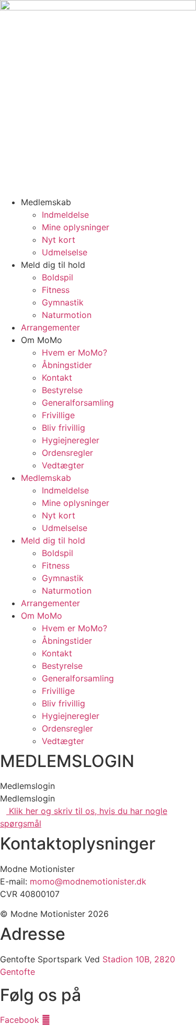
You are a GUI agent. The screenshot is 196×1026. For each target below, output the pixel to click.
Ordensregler (67, 452)
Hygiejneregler (70, 440)
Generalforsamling (78, 402)
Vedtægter (63, 465)
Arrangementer (50, 327)
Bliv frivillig (63, 427)
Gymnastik (63, 302)
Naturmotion (66, 315)
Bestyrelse (62, 390)
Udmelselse (64, 252)
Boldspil (57, 277)
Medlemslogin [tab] (27, 786)
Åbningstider (67, 365)
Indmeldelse (65, 214)
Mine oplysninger (75, 227)
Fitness (56, 290)
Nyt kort (58, 239)
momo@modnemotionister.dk (88, 881)
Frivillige (58, 415)
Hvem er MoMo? (74, 352)
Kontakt (57, 377)
